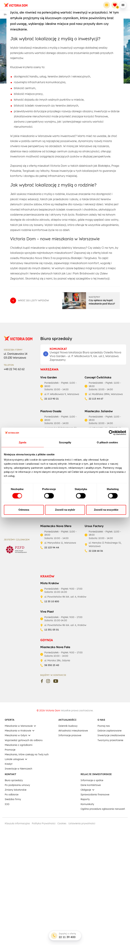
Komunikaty (87, 804)
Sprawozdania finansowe (95, 794)
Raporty (85, 799)
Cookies (61, 823)
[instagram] (48, 681)
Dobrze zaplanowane (110, 730)
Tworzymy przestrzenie (110, 740)
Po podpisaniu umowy (17, 785)
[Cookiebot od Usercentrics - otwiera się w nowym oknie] (111, 432)
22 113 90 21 (51, 398)
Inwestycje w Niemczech (18, 768)
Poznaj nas (104, 725)
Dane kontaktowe (91, 785)
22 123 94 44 (51, 547)
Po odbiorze (11, 794)
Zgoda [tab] (22, 442)
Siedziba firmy (13, 799)
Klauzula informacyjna (17, 823)
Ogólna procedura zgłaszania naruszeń (103, 808)
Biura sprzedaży (14, 780)
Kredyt (8, 763)
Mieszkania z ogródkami (18, 744)
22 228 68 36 (96, 550)
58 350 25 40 (51, 665)
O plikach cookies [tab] (107, 442)
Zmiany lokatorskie (15, 789)
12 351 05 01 (51, 629)
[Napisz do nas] (106, 5)
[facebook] (42, 681)
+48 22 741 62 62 (14, 369)
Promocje (10, 749)
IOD (7, 804)
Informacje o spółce (92, 780)
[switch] (49, 495)
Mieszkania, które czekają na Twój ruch (27, 754)
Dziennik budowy (68, 725)
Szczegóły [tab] (65, 442)
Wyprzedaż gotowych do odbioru (23, 740)
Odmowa (23, 509)
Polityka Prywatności (43, 823)
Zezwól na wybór (65, 509)
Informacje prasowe (69, 735)
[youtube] (56, 681)
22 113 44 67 (96, 398)
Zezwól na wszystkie (106, 509)
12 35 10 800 (51, 601)
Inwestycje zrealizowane (111, 735)
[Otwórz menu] (123, 5)
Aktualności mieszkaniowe (73, 730)
